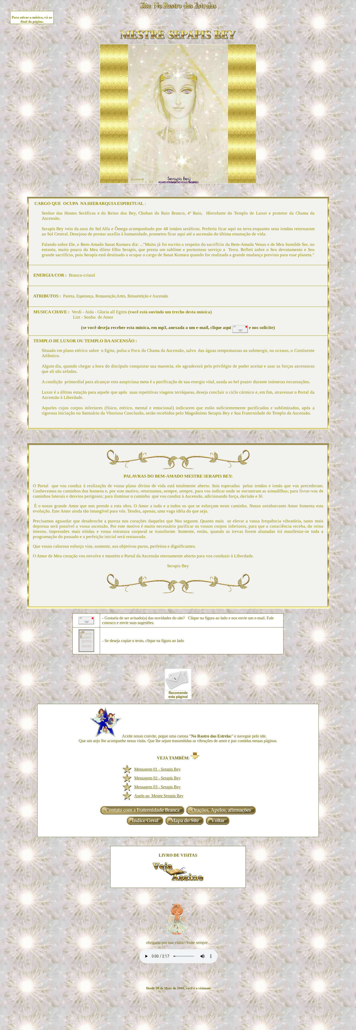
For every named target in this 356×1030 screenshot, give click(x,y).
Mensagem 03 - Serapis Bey (157, 787)
